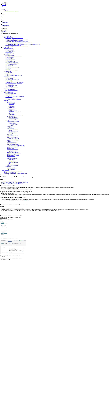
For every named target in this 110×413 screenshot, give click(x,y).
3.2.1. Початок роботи (9, 101)
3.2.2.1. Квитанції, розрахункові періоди (13, 121)
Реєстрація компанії (5, 22)
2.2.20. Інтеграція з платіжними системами (12, 70)
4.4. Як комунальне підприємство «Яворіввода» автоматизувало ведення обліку (15, 173)
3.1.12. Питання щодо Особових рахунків (12, 98)
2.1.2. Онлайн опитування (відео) (10, 49)
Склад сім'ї (10, 130)
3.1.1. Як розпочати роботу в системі (11, 93)
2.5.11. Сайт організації (9, 84)
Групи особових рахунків (12, 132)
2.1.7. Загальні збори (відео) (10, 53)
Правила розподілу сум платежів (14, 138)
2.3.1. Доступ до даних (9, 72)
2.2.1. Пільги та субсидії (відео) (10, 55)
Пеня (9, 112)
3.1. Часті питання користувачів (8, 92)
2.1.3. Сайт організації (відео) (10, 50)
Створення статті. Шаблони (13, 110)
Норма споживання (12, 114)
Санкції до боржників (12, 106)
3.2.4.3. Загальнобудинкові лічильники (13, 144)
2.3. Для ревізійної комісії (7, 71)
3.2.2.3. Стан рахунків (10, 128)
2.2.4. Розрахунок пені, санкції (10, 57)
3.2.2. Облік (7, 120)
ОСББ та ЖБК (6, 10)
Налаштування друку (12, 122)
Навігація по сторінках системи (11, 168)
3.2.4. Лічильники (8, 141)
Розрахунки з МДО (12, 107)
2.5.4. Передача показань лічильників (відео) (12, 79)
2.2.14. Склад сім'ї (8, 66)
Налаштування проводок (14, 124)
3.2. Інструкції (6, 100)
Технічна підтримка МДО (11, 167)
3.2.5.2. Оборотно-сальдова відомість (12, 149)
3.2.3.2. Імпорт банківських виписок (12, 137)
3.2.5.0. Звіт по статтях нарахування (12, 147)
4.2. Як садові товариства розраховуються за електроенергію (12, 171)
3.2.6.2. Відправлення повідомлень (12, 158)
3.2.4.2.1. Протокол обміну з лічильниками (15, 143)
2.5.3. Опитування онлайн (9, 78)
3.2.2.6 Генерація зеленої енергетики (12, 135)
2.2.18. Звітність (8, 69)
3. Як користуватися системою (6, 91)
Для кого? (3, 9)
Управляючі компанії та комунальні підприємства (11, 11)
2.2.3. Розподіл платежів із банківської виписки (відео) (13, 56)
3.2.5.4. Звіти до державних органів (12, 150)
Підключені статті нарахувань (13, 131)
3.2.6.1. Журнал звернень (11, 157)
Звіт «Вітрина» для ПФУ (12, 151)
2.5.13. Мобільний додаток (9, 86)
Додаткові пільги (11, 133)
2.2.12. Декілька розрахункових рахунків (11, 64)
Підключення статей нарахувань (13, 118)
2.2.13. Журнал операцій (9, 65)
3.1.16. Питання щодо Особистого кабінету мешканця (13, 99)
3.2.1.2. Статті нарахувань (11, 108)
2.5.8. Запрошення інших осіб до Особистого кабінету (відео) (14, 82)
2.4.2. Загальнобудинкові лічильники (11, 74)
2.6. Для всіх (5, 88)
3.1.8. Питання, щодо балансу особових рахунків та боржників (15, 96)
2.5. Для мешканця (6, 76)
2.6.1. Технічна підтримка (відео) (10, 89)
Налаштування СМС (12, 159)
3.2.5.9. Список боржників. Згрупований (13, 155)
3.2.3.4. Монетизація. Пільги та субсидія (13, 140)
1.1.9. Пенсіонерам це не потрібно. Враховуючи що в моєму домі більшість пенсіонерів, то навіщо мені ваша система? (23, 44)
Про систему (4, 6)
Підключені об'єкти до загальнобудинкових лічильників (17, 145)
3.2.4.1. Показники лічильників (11, 142)
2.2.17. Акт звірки (8, 68)
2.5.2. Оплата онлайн (9, 77)
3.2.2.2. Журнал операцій (11, 126)
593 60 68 (4, 4)
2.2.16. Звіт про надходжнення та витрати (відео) (13, 67)
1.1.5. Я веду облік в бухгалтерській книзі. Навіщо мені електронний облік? (17, 41)
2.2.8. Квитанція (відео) (9, 60)
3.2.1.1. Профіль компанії (11, 102)
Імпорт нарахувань (11, 113)
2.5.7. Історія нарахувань (9, 81)
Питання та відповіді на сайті (13, 162)
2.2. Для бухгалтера (6, 54)
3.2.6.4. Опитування (10, 164)
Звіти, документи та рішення (13, 161)
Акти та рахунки (11, 125)
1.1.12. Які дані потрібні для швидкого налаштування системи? (15, 46)
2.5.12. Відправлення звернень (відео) (11, 85)
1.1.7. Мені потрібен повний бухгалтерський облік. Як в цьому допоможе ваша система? (19, 42)
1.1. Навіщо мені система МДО (8, 37)
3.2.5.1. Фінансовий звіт (10, 148)
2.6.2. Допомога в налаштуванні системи (11, 90)
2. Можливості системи (5, 47)
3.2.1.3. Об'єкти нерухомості (11, 116)
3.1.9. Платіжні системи (9, 97)
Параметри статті (11, 111)
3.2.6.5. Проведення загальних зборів (12, 165)
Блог (2, 17)
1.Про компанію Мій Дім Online (6, 36)
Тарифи (3, 14)
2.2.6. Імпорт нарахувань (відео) (10, 59)
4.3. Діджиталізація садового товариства (10, 172)
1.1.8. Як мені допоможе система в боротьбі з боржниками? (14, 43)
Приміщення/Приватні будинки (13, 117)
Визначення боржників (12, 105)
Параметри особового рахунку (13, 129)
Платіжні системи (11, 104)
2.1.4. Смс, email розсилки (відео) (10, 51)
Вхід (2, 21)
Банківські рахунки (12, 103)
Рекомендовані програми (11, 169)
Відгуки (3, 20)
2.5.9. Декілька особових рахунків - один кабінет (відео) (14, 83)
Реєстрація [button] (5, 25)
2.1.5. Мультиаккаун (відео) (9, 52)
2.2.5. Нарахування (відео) (9, 58)
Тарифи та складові (12, 109)
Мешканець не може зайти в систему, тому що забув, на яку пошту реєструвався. (14, 181)
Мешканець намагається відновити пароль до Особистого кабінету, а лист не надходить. (15, 182)
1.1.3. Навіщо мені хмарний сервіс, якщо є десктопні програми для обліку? (16, 39)
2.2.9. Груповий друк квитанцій (10, 61)
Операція (10, 127)
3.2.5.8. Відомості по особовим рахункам (13, 154)
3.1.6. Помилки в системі (9, 95)
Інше (9, 163)
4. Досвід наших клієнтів (5, 170)
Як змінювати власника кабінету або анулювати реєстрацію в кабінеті (12, 183)
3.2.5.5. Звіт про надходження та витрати (13, 152)
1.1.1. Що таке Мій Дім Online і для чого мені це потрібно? (14, 38)
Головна (3, 32)
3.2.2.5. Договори (9, 134)
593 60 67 (4, 3)
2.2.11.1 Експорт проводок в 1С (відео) (13, 63)
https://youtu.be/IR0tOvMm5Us (25, 200)
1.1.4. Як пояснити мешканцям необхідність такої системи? (14, 40)
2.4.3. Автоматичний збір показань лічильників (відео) (14, 75)
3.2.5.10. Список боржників (11, 156)
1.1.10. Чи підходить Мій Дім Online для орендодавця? (13, 45)
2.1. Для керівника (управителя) (8, 48)
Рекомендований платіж (12, 115)
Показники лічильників (12, 119)
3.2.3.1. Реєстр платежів (10, 136)
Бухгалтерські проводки (12, 123)
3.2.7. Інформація (8, 166)
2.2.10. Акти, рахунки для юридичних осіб (12, 62)
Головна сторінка (11, 160)
